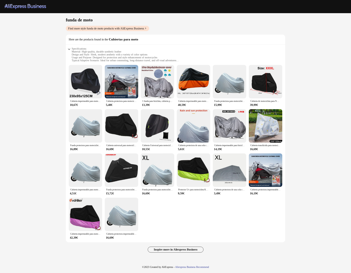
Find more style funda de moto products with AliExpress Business (106, 28)
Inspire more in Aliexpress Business (175, 249)
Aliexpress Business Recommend (192, 267)
